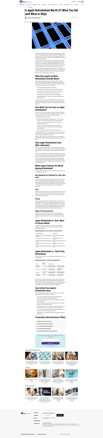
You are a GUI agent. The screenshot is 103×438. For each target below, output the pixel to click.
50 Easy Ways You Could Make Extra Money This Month (45, 362)
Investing (60, 4)
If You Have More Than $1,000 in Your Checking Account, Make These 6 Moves (71, 363)
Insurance (76, 4)
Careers (36, 415)
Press (35, 418)
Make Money (22, 4)
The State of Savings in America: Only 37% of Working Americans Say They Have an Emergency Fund (45, 399)
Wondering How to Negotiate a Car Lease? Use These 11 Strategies (72, 399)
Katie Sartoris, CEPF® (34, 21)
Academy (73, 1)
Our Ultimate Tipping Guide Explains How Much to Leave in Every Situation (45, 380)
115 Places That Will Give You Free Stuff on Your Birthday (58, 362)
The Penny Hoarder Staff (35, 17)
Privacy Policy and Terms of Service (28, 434)
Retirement (44, 4)
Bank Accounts (54, 4)
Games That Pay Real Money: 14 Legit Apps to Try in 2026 (31, 362)
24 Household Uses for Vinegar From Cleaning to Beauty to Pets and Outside (58, 380)
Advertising (37, 420)
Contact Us (37, 423)
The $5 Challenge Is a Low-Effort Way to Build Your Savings (58, 399)
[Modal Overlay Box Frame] (50, 341)
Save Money (28, 4)
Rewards (80, 1)
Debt (39, 4)
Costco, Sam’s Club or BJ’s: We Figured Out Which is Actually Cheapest (71, 380)
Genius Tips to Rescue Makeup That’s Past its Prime (31, 398)
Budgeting (35, 4)
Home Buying (66, 4)
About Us (36, 412)
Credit (48, 4)
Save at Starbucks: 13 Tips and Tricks (31, 380)
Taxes (72, 4)
